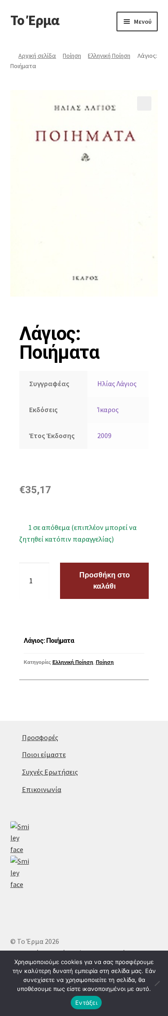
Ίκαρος (108, 409)
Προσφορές (40, 737)
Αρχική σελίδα (37, 56)
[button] (144, 103)
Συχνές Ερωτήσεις (50, 771)
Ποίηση (72, 56)
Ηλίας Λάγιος (117, 383)
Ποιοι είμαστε (44, 754)
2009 (104, 435)
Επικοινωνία (41, 789)
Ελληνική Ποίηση (109, 56)
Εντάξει (86, 1002)
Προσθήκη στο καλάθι (104, 580)
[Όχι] (156, 983)
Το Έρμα (34, 20)
